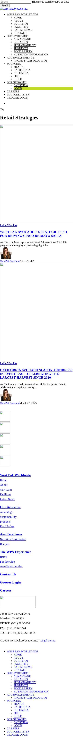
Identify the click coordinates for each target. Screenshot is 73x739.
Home (3, 480)
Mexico (19, 703)
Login (18, 725)
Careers (13, 728)
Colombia (21, 710)
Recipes (5, 544)
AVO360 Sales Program (30, 697)
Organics (21, 679)
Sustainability (8, 516)
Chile (18, 716)
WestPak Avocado (10, 261)
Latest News (7, 499)
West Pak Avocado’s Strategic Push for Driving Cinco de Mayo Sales (33, 233)
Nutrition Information (13, 539)
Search (4, 5)
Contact (20, 670)
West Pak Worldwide (22, 651)
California (22, 706)
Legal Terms (47, 640)
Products (5, 521)
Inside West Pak (8, 225)
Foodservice (7, 561)
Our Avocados (18, 673)
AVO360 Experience (20, 694)
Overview (21, 722)
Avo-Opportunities (11, 566)
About (3, 484)
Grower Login (17, 734)
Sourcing (14, 700)
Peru (17, 713)
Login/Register (18, 731)
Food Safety (7, 526)
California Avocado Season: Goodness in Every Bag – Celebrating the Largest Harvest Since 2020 (36, 373)
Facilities (5, 494)
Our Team (6, 489)
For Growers (16, 719)
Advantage (6, 512)
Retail (3, 556)
